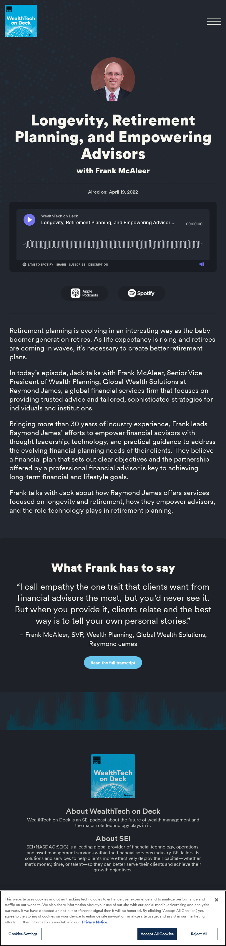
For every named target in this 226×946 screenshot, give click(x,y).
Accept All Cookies (157, 934)
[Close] (216, 899)
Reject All (199, 934)
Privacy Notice (94, 922)
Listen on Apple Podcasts (84, 293)
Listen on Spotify (141, 293)
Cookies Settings (23, 934)
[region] (113, 918)
